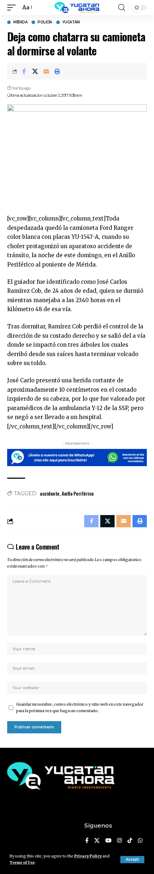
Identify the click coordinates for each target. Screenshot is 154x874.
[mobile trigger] (13, 7)
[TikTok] (129, 841)
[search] (121, 7)
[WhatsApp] (140, 841)
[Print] (57, 71)
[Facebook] (87, 841)
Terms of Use (22, 862)
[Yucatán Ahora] (77, 7)
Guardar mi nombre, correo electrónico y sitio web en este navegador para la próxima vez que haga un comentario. (79, 707)
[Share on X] (35, 71)
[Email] (46, 71)
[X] (97, 841)
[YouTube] (108, 841)
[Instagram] (119, 841)
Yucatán (71, 22)
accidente (49, 493)
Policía (45, 22)
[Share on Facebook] (24, 71)
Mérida (20, 22)
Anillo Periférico (78, 493)
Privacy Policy (88, 856)
